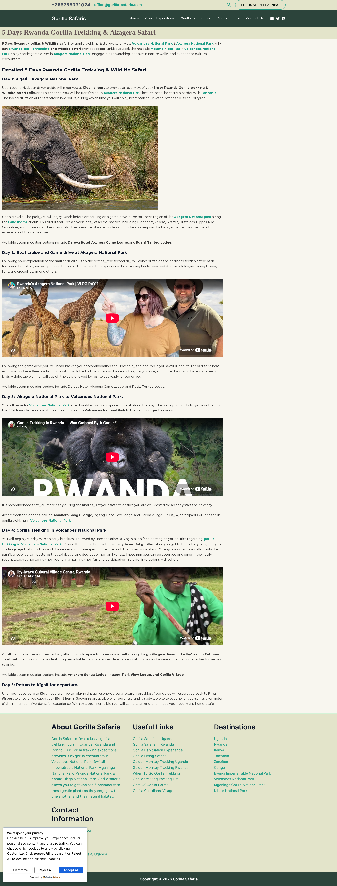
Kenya (219, 750)
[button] (229, 5)
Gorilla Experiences (196, 18)
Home (134, 18)
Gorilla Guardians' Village (153, 791)
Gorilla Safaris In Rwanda (153, 744)
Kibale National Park (230, 791)
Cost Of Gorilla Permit (151, 785)
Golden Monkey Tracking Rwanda (161, 767)
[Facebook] (272, 18)
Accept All (71, 870)
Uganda (220, 739)
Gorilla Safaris (68, 18)
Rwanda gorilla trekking (29, 49)
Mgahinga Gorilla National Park (239, 785)
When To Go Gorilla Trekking (156, 773)
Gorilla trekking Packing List (156, 779)
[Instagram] (284, 18)
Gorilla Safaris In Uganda (153, 739)
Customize (20, 870)
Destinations (226, 18)
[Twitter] (278, 18)
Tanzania (221, 756)
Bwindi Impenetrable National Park (242, 773)
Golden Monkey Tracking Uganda (160, 762)
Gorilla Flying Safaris (149, 756)
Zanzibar (221, 762)
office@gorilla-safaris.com (118, 5)
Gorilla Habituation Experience (158, 750)
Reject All (45, 870)
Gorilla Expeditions (159, 18)
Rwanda (220, 744)
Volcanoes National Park (234, 779)
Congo (219, 767)
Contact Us (254, 18)
